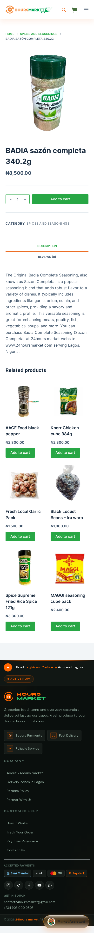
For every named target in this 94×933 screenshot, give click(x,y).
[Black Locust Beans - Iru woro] (69, 484)
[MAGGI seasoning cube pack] (69, 567)
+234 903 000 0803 (19, 908)
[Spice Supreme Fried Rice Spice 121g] (24, 567)
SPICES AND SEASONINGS (48, 223)
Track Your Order (20, 832)
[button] (66, 921)
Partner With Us (19, 800)
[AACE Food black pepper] (24, 400)
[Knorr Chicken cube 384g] (69, 400)
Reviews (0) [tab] (47, 257)
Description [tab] (47, 246)
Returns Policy (18, 791)
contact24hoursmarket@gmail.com (29, 902)
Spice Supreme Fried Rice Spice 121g (21, 601)
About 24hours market (25, 773)
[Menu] (86, 9)
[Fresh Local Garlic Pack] (24, 484)
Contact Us (16, 850)
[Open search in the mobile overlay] (63, 10)
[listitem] (8, 885)
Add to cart (60, 199)
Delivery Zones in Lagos (25, 782)
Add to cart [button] (20, 452)
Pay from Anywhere (22, 841)
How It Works (17, 823)
